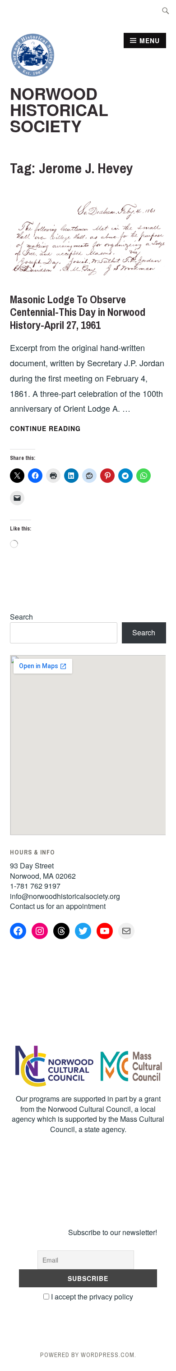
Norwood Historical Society (59, 109)
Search (21, 616)
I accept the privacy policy (91, 1296)
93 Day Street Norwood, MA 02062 (43, 870)
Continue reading (69, 428)
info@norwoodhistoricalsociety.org (65, 896)
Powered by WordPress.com (87, 1355)
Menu (149, 40)
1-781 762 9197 (35, 886)
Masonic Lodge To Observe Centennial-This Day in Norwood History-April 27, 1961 (77, 312)
